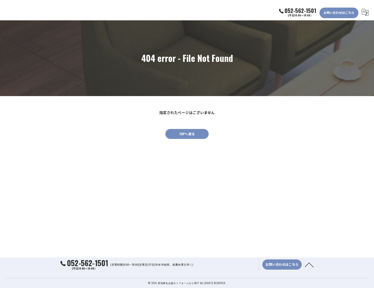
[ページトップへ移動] (309, 264)
